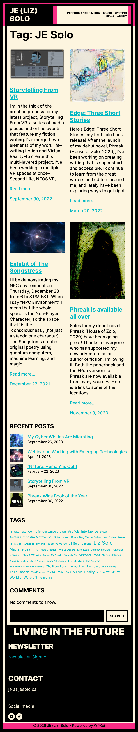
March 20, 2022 (86, 210)
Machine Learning (24, 549)
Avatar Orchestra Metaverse (31, 537)
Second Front (89, 555)
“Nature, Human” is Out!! (52, 466)
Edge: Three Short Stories (95, 116)
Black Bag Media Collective (89, 537)
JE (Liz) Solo (24, 15)
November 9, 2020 (89, 412)
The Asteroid (93, 561)
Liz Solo (103, 543)
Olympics (118, 549)
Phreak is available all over (96, 313)
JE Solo (74, 543)
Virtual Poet (64, 572)
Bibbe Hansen (61, 537)
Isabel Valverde (57, 543)
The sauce (93, 566)
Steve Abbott (37, 561)
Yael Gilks (45, 577)
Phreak (14, 555)
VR (118, 572)
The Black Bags (56, 566)
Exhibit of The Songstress (29, 267)
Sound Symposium (19, 561)
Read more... (22, 188)
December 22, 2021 (30, 384)
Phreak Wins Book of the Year (57, 496)
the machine (76, 566)
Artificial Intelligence (83, 531)
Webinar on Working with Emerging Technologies (77, 451)
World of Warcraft (23, 577)
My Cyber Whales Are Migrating (60, 436)
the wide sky (109, 566)
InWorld (40, 543)
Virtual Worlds (106, 572)
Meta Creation (49, 549)
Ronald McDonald (52, 555)
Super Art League (56, 561)
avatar (103, 531)
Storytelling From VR (34, 93)
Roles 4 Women (31, 555)
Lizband (86, 543)
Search (117, 616)
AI (11, 531)
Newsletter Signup (27, 657)
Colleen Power (117, 537)
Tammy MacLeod (76, 561)
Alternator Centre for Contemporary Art (40, 531)
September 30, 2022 (31, 198)
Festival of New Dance (22, 543)
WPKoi (99, 725)
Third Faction (19, 572)
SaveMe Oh (70, 555)
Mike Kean (83, 549)
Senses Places (111, 555)
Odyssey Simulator (101, 549)
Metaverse (67, 549)
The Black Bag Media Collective (27, 566)
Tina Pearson (38, 572)
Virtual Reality (84, 572)
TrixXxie (51, 572)
